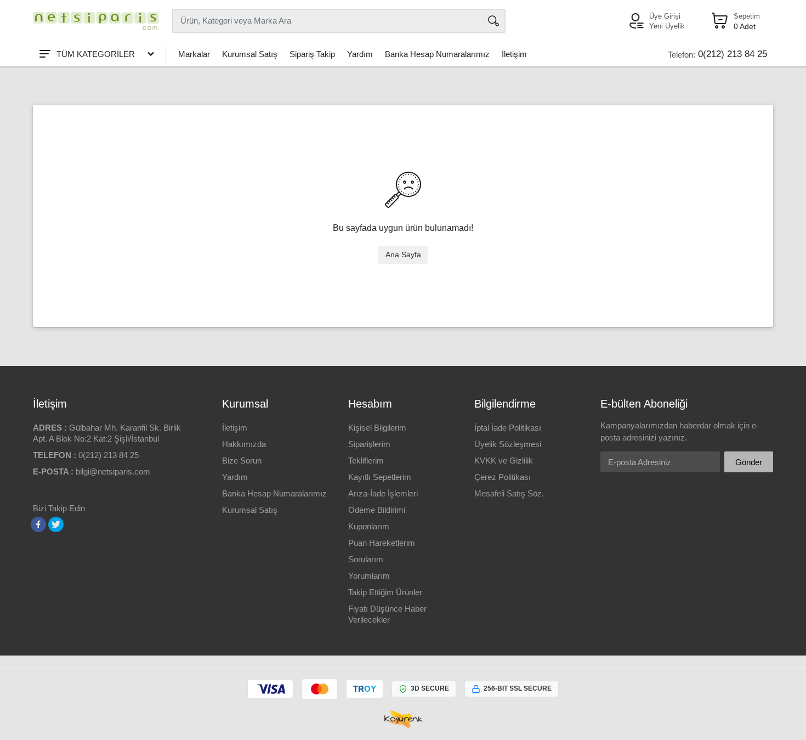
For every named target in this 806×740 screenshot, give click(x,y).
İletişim (514, 54)
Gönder (748, 462)
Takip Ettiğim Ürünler (385, 592)
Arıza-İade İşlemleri (383, 493)
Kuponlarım (368, 526)
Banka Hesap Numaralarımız (437, 54)
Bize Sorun (242, 460)
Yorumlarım (369, 575)
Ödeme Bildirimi (376, 510)
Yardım (360, 54)
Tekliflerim (366, 460)
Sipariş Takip (312, 54)
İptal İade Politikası (507, 427)
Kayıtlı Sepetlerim (379, 477)
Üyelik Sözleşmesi (507, 444)
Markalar (194, 54)
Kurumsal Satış (249, 54)
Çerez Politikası (502, 477)
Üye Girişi (664, 16)
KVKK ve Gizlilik (503, 460)
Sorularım (365, 559)
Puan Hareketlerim (381, 542)
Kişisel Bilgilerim (377, 427)
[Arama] (493, 21)
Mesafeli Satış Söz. (509, 493)
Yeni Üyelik (667, 26)
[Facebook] (38, 524)
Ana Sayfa (403, 254)
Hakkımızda (244, 444)
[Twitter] (56, 524)
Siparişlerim (369, 444)
